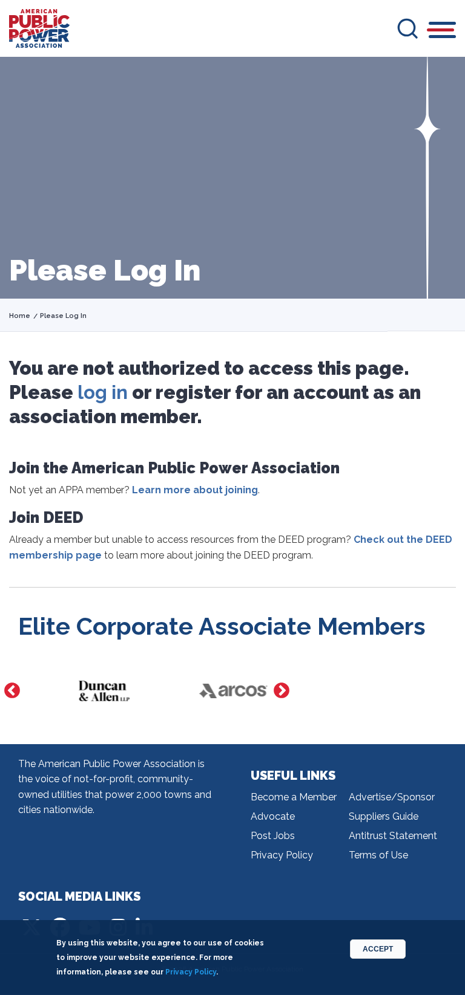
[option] (83, 690)
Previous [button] (12, 691)
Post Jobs (273, 835)
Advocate (273, 816)
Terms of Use (378, 855)
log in (103, 392)
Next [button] (281, 691)
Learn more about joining (195, 490)
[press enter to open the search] (407, 28)
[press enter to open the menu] (442, 32)
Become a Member (294, 797)
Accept (378, 949)
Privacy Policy (282, 855)
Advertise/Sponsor (392, 797)
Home (19, 316)
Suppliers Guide (383, 816)
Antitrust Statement (393, 835)
